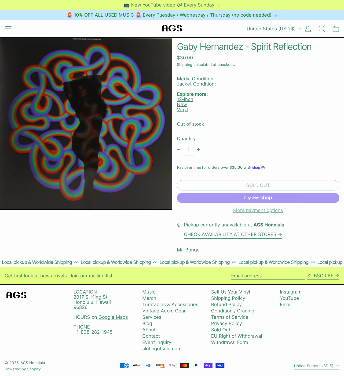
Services (151, 317)
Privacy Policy (226, 323)
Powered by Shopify (23, 369)
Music (148, 292)
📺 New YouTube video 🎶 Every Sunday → (172, 5)
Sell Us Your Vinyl (230, 292)
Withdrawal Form (229, 342)
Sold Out (220, 330)
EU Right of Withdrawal (236, 336)
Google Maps (113, 317)
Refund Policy (226, 304)
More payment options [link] (258, 210)
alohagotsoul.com (161, 348)
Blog (147, 323)
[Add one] (198, 149)
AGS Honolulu (33, 362)
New (182, 104)
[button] (321, 29)
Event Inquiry (156, 342)
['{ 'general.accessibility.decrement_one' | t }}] (179, 149)
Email (286, 304)
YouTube (289, 298)
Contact (151, 336)
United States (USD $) (272, 29)
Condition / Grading (232, 311)
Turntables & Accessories (170, 304)
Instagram (290, 291)
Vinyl (182, 109)
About (149, 330)
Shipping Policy (228, 298)
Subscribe (320, 276)
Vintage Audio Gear (164, 311)
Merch (149, 298)
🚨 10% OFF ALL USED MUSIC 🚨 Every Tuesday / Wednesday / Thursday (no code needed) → (172, 15)
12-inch (185, 99)
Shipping (184, 64)
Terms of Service (229, 317)
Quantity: (187, 138)
